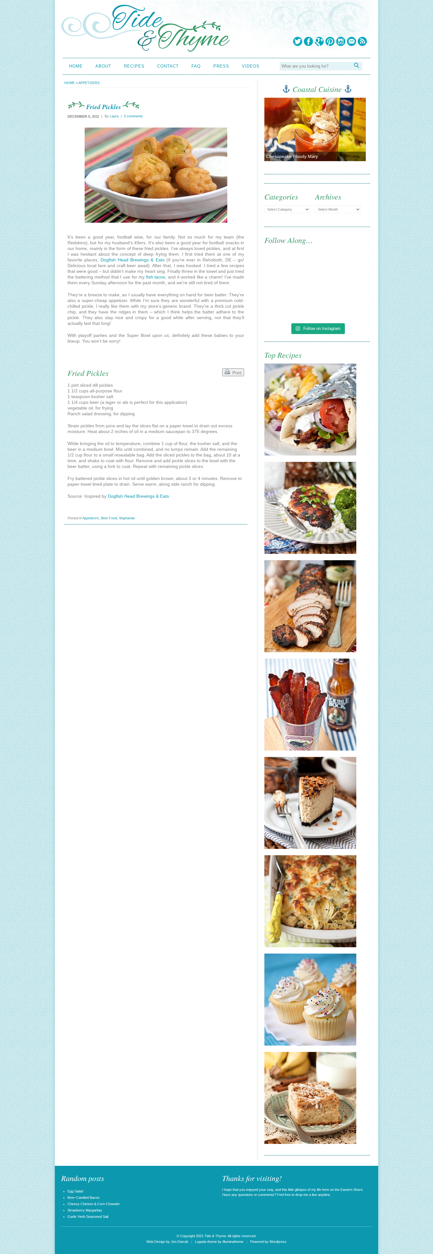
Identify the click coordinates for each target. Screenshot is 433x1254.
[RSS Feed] (362, 41)
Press (221, 66)
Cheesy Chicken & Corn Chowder (94, 1204)
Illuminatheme (233, 1242)
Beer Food (109, 518)
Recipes (134, 66)
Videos (251, 66)
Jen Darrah (179, 1242)
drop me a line (306, 1195)
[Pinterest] (330, 41)
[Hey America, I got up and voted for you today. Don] (344, 272)
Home (76, 66)
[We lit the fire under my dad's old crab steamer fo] (290, 272)
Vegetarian (127, 518)
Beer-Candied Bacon (84, 1197)
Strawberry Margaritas (85, 1210)
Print (236, 372)
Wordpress (278, 1242)
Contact (168, 66)
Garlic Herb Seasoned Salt (88, 1216)
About (103, 66)
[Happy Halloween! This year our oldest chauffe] (290, 303)
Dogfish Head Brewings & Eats (132, 259)
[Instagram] (341, 41)
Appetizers (89, 83)
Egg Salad (75, 1191)
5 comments (133, 116)
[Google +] (319, 41)
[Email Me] (351, 41)
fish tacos (155, 276)
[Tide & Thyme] (145, 50)
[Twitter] (297, 41)
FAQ (196, 66)
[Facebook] (308, 41)
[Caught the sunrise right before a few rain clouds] (344, 303)
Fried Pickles (103, 106)
